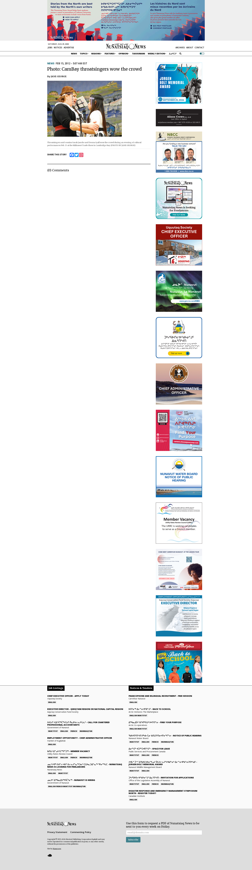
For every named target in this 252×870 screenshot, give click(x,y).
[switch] (202, 53)
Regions (96, 53)
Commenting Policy (80, 832)
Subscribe (133, 839)
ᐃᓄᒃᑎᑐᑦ (173, 53)
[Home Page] (126, 46)
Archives (180, 47)
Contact (199, 47)
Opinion (123, 53)
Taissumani (138, 53)
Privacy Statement (57, 832)
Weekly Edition (156, 53)
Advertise (69, 47)
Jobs (50, 47)
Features (109, 53)
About (189, 47)
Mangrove (57, 849)
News (74, 53)
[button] (49, 855)
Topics (83, 53)
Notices (58, 47)
